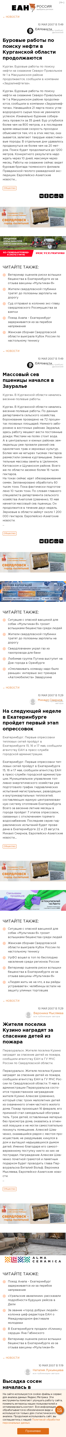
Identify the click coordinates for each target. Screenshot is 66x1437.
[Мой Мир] (56, 196)
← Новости (11, 17)
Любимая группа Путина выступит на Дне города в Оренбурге (35, 661)
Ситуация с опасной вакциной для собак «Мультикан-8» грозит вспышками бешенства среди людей (35, 624)
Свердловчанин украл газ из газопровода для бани (29, 650)
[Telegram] (51, 196)
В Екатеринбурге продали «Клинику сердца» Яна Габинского (35, 1331)
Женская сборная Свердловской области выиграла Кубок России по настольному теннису (34, 336)
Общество (9, 188)
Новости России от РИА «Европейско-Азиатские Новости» (24, 8)
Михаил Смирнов (50, 700)
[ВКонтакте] (41, 196)
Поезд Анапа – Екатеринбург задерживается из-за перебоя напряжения (30, 322)
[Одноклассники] (46, 196)
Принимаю (33, 1431)
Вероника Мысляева (48, 1013)
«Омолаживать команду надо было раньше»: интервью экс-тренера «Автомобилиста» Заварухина (33, 673)
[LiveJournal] (61, 196)
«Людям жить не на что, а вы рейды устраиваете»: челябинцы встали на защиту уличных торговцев (34, 986)
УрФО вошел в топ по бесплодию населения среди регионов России (33, 959)
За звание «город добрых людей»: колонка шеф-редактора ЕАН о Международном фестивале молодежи (33, 1316)
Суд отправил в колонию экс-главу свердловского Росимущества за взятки (34, 307)
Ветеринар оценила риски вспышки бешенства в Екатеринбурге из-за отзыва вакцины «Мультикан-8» (34, 279)
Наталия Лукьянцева (48, 1370)
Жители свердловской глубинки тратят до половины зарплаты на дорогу (32, 293)
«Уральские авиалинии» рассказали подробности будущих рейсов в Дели (34, 1300)
